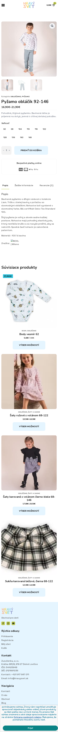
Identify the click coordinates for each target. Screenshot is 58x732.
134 (13, 137)
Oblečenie (16, 96)
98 (12, 129)
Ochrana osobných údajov (27, 717)
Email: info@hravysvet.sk (14, 678)
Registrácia (7, 640)
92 (4, 129)
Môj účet (6, 644)
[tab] (5, 185)
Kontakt (5, 691)
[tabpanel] (29, 223)
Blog (3, 703)
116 (36, 129)
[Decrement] (3, 150)
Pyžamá (26, 96)
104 (20, 129)
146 (30, 137)
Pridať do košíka (31, 150)
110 (28, 129)
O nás (4, 695)
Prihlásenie (7, 636)
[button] (52, 26)
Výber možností (29, 345)
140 (21, 137)
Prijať (30, 728)
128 (5, 137)
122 (44, 129)
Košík (4, 648)
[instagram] (8, 623)
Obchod (5, 699)
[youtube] (13, 623)
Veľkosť (5, 123)
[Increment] (9, 150)
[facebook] (3, 623)
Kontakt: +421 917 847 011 (15, 674)
